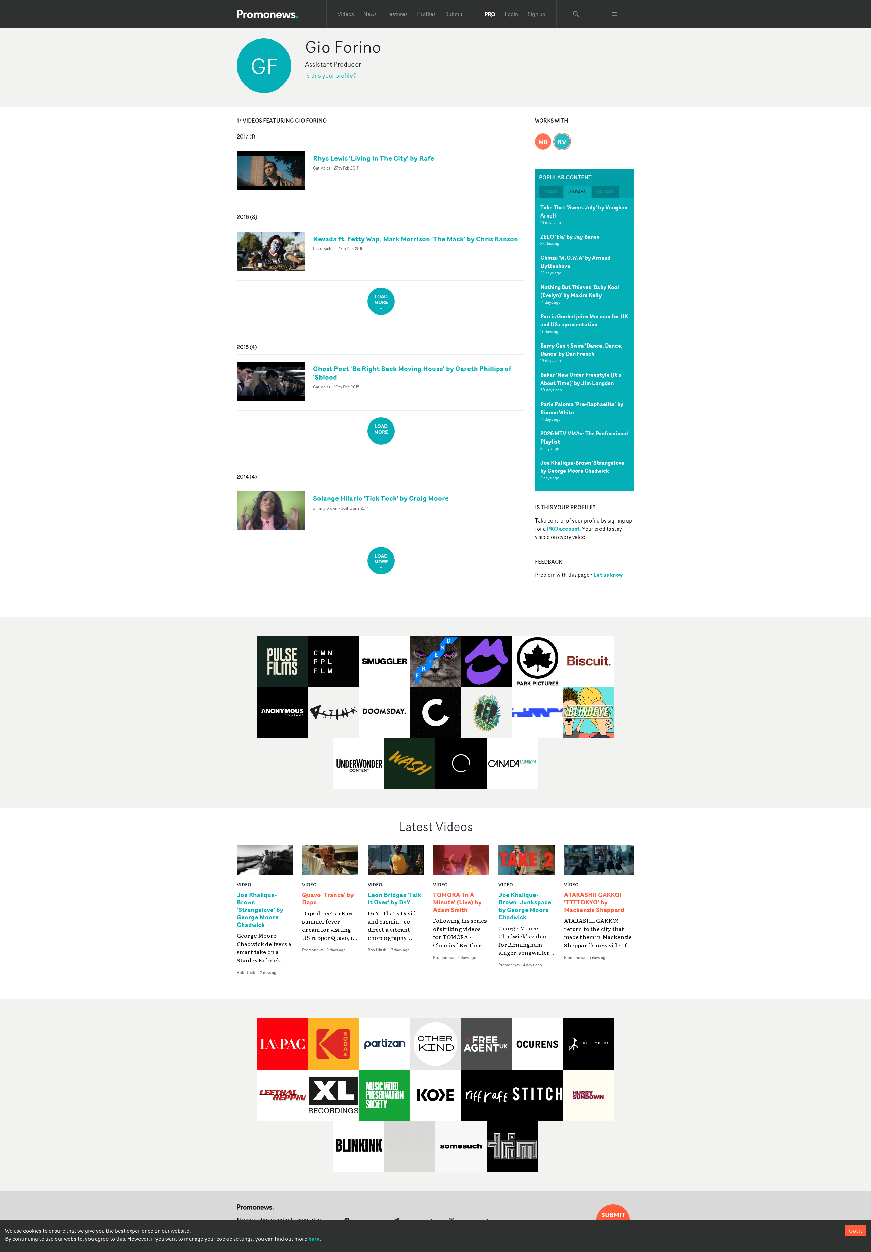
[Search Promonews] (576, 14)
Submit (454, 14)
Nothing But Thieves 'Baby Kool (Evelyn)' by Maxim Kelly (579, 291)
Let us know (608, 575)
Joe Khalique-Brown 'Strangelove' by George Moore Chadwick (583, 467)
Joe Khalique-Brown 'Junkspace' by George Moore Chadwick (525, 906)
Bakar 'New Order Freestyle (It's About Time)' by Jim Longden (580, 379)
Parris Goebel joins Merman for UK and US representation (584, 320)
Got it (855, 1230)
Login (511, 14)
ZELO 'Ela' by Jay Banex (569, 236)
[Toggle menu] (614, 14)
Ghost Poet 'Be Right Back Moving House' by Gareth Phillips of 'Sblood (412, 372)
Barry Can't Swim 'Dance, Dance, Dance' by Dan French (581, 349)
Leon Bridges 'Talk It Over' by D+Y (394, 898)
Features (397, 14)
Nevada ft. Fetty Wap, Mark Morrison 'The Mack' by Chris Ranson (415, 239)
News (370, 14)
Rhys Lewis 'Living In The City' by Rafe (373, 158)
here (314, 1239)
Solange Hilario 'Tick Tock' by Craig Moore (381, 498)
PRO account (563, 529)
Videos (346, 14)
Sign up (536, 14)
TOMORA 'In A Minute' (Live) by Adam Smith (457, 902)
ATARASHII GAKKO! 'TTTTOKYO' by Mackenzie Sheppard (594, 902)
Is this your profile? (330, 75)
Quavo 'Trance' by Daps (328, 898)
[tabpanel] (584, 344)
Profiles (426, 14)
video (244, 884)
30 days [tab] (577, 192)
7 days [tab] (551, 192)
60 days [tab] (605, 192)
